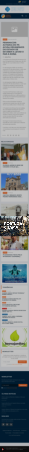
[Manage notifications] (3, 449)
